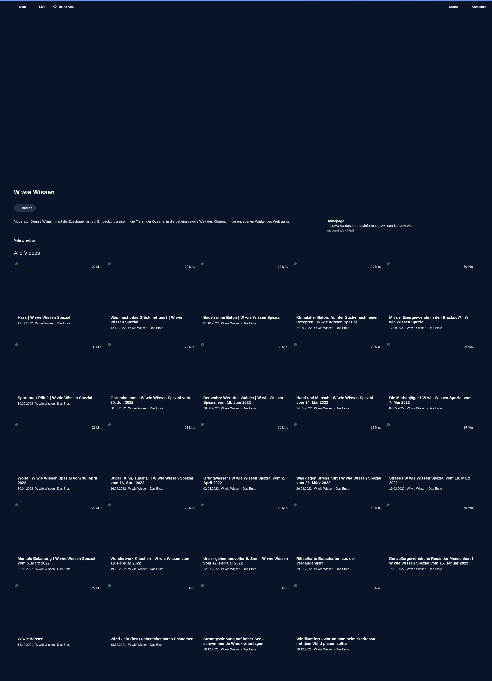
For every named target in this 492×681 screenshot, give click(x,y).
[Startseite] (246, 6)
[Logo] (449, 207)
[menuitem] (6, 7)
